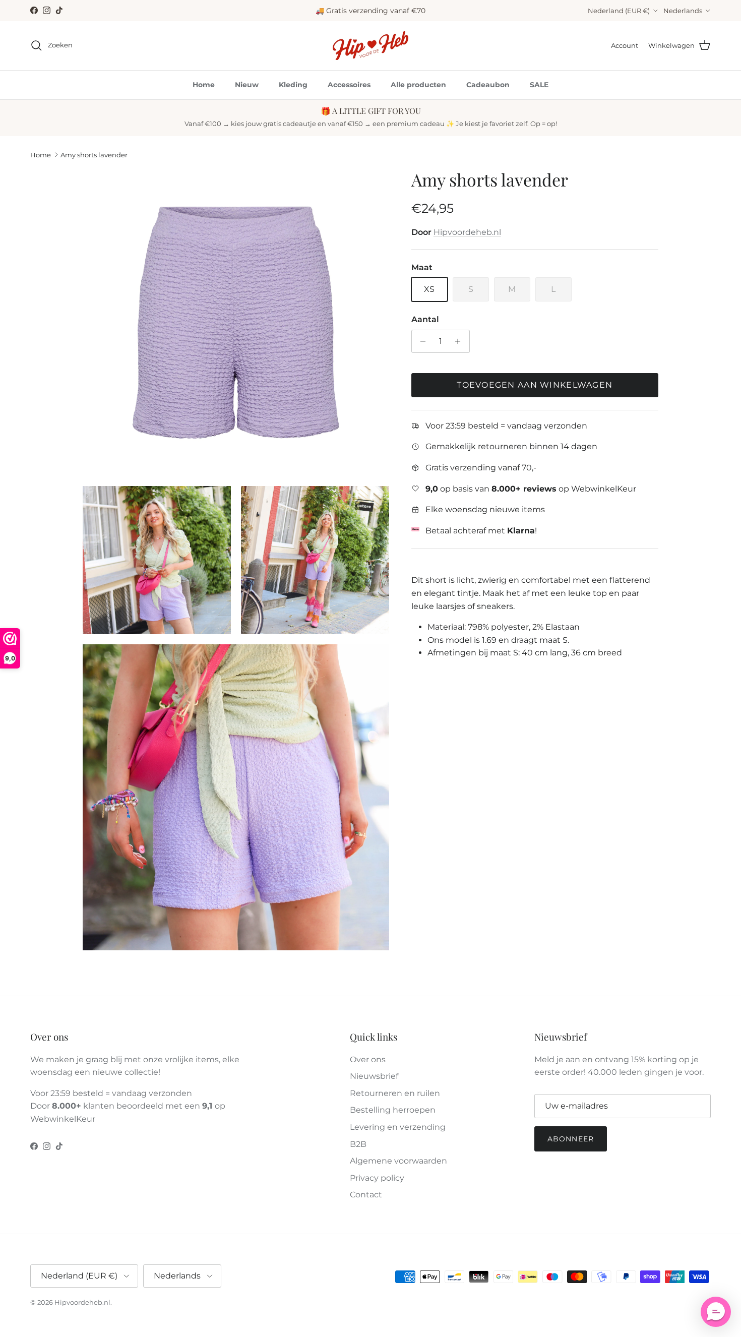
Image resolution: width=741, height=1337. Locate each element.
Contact (366, 1194)
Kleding (293, 84)
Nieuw (247, 84)
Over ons (368, 1059)
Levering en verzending (398, 1127)
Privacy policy (377, 1178)
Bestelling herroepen (393, 1110)
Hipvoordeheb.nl (467, 232)
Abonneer (570, 1138)
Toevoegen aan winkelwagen (534, 385)
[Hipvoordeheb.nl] (370, 45)
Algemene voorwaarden (398, 1161)
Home (204, 84)
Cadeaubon (488, 84)
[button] (716, 1312)
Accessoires (349, 84)
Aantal (425, 319)
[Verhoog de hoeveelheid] (460, 341)
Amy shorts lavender (94, 155)
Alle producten (418, 84)
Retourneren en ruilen (395, 1093)
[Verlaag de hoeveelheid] (420, 341)
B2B (358, 1144)
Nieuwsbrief (374, 1076)
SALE (539, 84)
